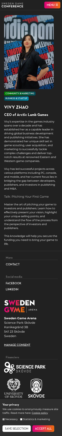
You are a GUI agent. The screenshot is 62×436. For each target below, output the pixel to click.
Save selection (16, 428)
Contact (13, 264)
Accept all (43, 428)
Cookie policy (40, 412)
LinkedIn (12, 289)
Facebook (13, 283)
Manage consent (17, 345)
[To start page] (12, 5)
